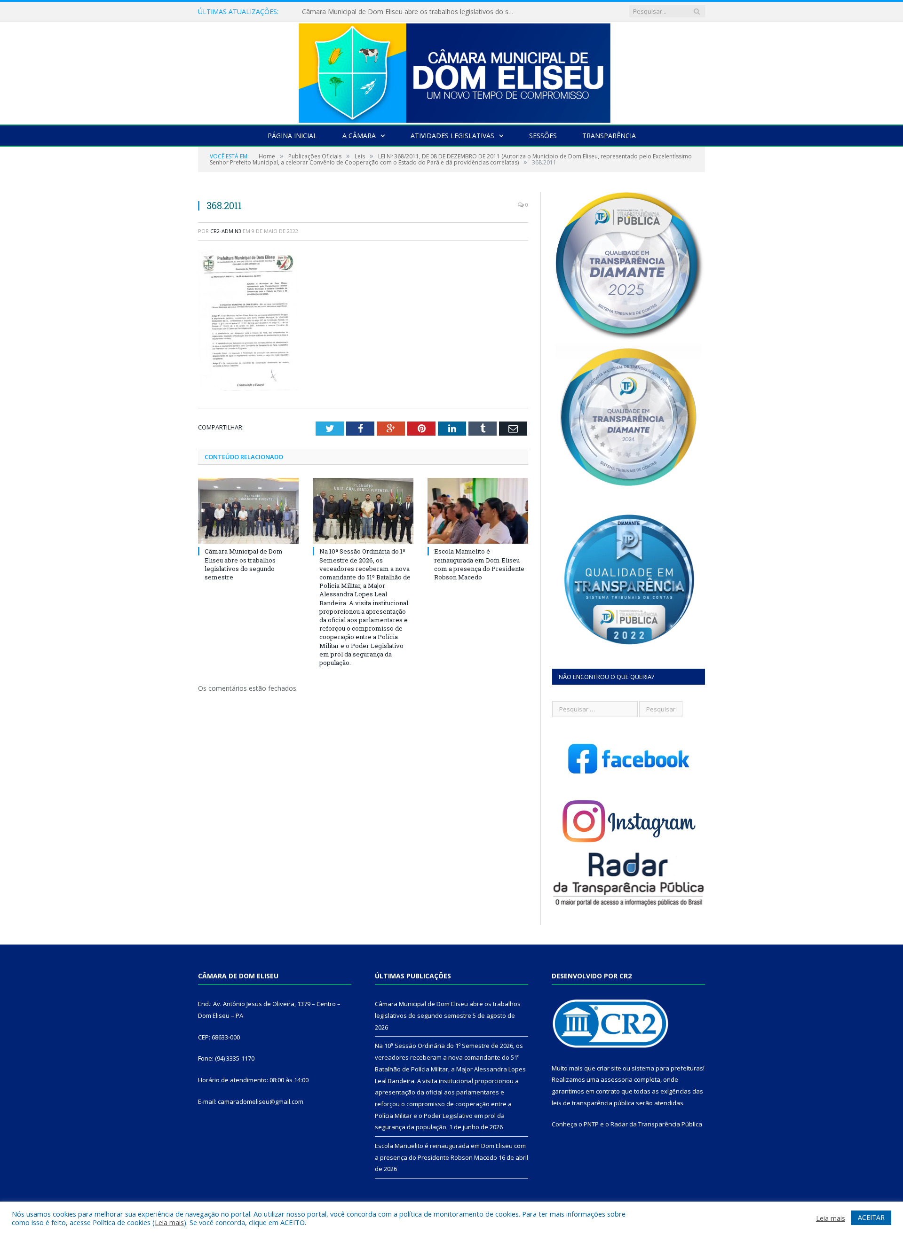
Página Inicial (292, 135)
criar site (609, 1068)
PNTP (591, 1124)
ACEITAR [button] (871, 1217)
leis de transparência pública (593, 1103)
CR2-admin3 (225, 230)
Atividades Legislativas (452, 135)
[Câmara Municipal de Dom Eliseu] (451, 71)
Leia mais (169, 1222)
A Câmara (359, 135)
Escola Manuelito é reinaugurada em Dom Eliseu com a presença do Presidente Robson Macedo (479, 564)
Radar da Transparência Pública (656, 1124)
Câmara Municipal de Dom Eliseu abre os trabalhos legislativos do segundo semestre (244, 564)
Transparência (609, 135)
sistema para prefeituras (667, 1068)
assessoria (617, 1079)
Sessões (543, 135)
